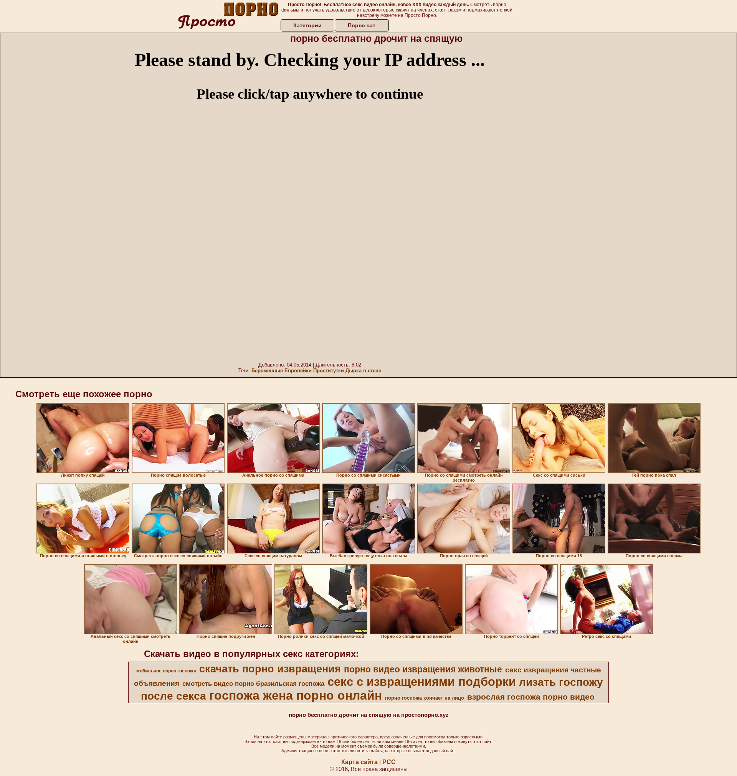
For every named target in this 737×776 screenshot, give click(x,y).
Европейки (298, 370)
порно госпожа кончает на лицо (424, 698)
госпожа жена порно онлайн (295, 695)
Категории (307, 25)
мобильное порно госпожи (166, 671)
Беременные (267, 370)
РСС (389, 762)
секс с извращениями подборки (421, 681)
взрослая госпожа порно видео (531, 697)
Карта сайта (359, 762)
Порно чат (361, 25)
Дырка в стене (363, 370)
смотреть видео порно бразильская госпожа (253, 683)
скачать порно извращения (270, 669)
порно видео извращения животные (423, 669)
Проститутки (328, 370)
